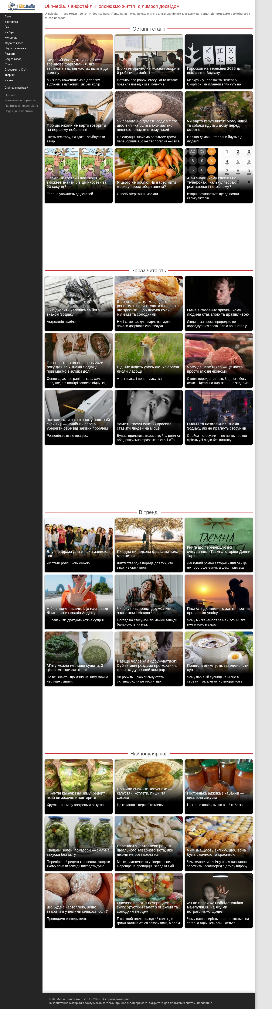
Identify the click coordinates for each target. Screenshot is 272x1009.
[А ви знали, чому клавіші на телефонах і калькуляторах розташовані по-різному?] (219, 171)
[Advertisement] (149, 235)
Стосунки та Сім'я (16, 69)
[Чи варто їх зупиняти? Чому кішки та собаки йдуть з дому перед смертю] (219, 114)
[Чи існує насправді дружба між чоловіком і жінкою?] (149, 597)
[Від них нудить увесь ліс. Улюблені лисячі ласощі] (149, 355)
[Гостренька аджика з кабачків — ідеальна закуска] (219, 781)
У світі (9, 80)
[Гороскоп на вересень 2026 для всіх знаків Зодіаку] (219, 57)
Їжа (7, 27)
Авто (8, 16)
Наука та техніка (15, 48)
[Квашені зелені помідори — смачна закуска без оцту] (79, 838)
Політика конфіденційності (23, 105)
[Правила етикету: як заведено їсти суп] (219, 654)
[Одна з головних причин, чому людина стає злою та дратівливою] (219, 298)
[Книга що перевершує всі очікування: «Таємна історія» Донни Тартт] (219, 540)
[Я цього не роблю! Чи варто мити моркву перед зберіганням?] (149, 171)
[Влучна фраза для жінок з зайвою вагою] (79, 540)
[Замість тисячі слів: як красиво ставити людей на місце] (149, 412)
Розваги (10, 53)
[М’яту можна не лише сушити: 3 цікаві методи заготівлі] (79, 654)
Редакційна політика (19, 111)
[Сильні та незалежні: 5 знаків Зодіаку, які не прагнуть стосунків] (219, 412)
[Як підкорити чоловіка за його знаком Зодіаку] (79, 298)
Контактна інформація (20, 100)
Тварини (10, 75)
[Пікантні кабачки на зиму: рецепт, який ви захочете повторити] (79, 781)
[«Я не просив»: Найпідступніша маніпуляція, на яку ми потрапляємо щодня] (219, 895)
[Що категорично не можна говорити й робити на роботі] (149, 57)
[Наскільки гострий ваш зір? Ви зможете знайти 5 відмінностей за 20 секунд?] (79, 171)
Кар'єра (9, 32)
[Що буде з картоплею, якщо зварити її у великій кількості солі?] (79, 895)
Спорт (8, 64)
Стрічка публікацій (16, 87)
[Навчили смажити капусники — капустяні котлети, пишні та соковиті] (149, 781)
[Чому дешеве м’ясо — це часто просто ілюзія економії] (219, 355)
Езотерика (11, 21)
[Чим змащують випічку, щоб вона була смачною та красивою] (219, 838)
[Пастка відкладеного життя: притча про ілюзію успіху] (219, 597)
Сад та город (13, 59)
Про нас (10, 95)
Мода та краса (14, 43)
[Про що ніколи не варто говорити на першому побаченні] (79, 114)
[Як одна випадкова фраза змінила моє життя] (149, 540)
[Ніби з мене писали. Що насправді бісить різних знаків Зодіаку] (79, 597)
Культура (11, 37)
